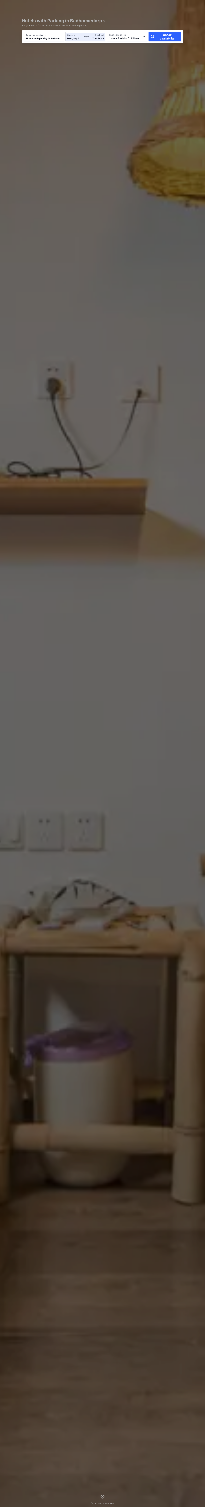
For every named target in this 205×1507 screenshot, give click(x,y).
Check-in (71, 35)
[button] (181, 4)
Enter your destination (36, 35)
